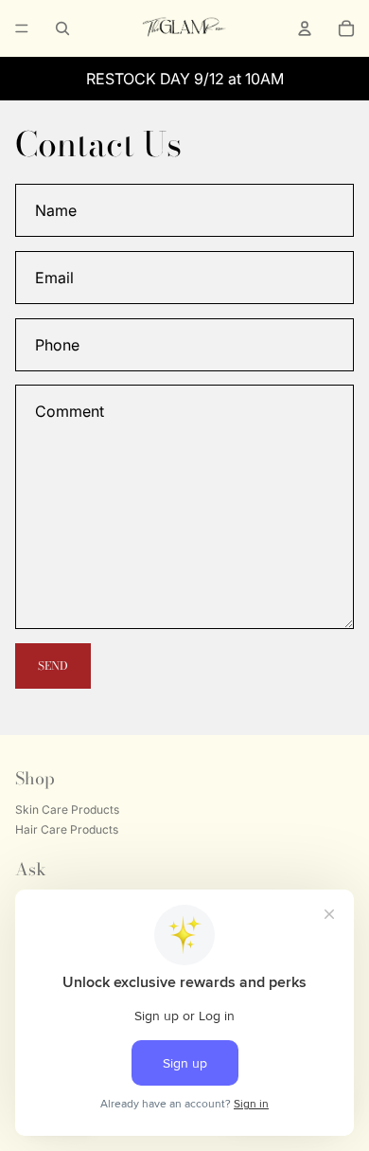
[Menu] (22, 28)
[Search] (62, 28)
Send (53, 665)
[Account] (304, 28)
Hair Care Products (66, 830)
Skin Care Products (67, 810)
